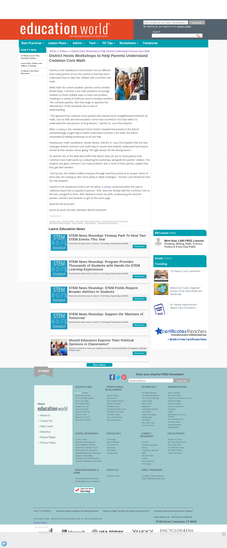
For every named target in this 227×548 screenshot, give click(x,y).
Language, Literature (150, 450)
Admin (77, 43)
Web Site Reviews (114, 420)
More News (99, 365)
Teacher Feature (113, 415)
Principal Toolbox (174, 404)
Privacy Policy (48, 442)
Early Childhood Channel (85, 445)
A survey (106, 186)
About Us (45, 415)
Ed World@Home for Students (87, 481)
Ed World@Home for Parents (87, 479)
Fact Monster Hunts (176, 448)
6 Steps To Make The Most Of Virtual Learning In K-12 (126, 511)
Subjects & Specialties (84, 456)
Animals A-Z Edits (175, 439)
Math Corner (112, 398)
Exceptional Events (175, 419)
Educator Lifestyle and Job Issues (115, 221)
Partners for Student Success (180, 398)
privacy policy (184, 26)
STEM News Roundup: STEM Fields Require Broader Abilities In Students (103, 290)
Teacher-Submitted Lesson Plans (88, 461)
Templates (150, 43)
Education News (68, 221)
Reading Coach (113, 406)
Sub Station (111, 450)
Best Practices (31, 43)
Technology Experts (150, 409)
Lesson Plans (57, 43)
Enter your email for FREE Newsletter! (160, 374)
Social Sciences (148, 461)
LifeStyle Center (113, 476)
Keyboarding (147, 417)
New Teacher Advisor (115, 401)
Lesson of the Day (82, 412)
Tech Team (146, 412)
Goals (170, 412)
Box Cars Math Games (84, 398)
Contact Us (46, 420)
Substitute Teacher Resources (87, 458)
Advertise (45, 431)
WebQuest (146, 406)
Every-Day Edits (82, 401)
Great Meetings (174, 422)
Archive (84, 393)
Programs (172, 409)
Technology (146, 464)
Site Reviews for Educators (86, 450)
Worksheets (127, 43)
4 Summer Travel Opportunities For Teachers (173, 511)
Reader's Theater (114, 404)
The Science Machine (150, 398)
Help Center (46, 426)
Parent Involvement (175, 406)
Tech (92, 43)
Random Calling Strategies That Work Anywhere (77, 511)
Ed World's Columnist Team (86, 448)
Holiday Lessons (82, 406)
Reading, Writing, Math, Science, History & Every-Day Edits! (184, 243)
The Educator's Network (181, 517)
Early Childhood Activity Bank (153, 479)
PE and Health (147, 456)
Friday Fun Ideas (175, 453)
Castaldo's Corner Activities (153, 476)
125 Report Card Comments (185, 271)
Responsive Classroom (116, 409)
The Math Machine (149, 393)
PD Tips (107, 43)
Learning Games (82, 409)
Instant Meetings (174, 425)
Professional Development (107, 223)
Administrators (90, 223)
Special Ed (111, 448)
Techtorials (146, 420)
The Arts (145, 442)
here (72, 204)
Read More (139, 246)
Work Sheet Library (83, 420)
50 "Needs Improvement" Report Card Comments (184, 306)
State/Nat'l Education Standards (88, 453)
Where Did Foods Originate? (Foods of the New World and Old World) (186, 291)
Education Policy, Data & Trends (88, 221)
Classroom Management (85, 442)
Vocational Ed (112, 453)
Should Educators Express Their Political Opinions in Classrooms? (101, 342)
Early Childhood (113, 442)
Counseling (111, 439)
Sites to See (146, 404)
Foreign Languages (149, 445)
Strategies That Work (115, 412)
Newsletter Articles (82, 395)
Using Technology (149, 415)
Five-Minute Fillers (82, 404)
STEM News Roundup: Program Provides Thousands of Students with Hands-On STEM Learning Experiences (104, 265)
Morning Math (173, 427)
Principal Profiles (174, 401)
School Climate (78, 223)
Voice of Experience (115, 417)
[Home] (68, 29)
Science (145, 458)
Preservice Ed (112, 445)
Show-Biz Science (82, 417)
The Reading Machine (150, 395)
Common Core (54, 221)
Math (144, 453)
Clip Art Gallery (113, 395)
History (145, 448)
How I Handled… (174, 393)
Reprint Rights (48, 437)
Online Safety (147, 401)
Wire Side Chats (148, 423)
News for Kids (81, 415)
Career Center (81, 439)
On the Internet (148, 425)
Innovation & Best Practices (60, 223)
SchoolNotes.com (162, 517)
